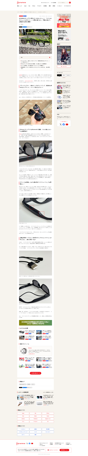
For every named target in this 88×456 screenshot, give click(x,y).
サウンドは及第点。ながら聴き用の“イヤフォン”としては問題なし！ (33, 65)
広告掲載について (69, 444)
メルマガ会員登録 (53, 2)
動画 (35, 434)
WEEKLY (64, 75)
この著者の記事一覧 (31, 353)
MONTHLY (68, 75)
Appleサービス (48, 418)
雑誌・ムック (19, 5)
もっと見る (48, 392)
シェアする (25, 387)
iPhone (33, 5)
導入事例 (47, 429)
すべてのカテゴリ (67, 5)
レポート (23, 434)
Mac (29, 5)
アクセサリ (39, 5)
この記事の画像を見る (35, 373)
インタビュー (59, 5)
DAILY (59, 75)
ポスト (21, 387)
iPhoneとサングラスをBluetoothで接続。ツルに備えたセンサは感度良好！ (34, 63)
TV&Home (35, 418)
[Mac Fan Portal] (21, 2)
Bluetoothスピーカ (23, 384)
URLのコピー (30, 387)
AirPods (23, 418)
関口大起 (22, 24)
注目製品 (45, 5)
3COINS (28, 384)
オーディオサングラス (29, 80)
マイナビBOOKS (42, 445)
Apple (25, 5)
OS (47, 421)
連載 (50, 5)
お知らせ (41, 444)
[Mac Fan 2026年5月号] (64, 55)
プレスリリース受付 (58, 444)
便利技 (54, 5)
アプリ (23, 421)
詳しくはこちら (64, 66)
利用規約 (51, 444)
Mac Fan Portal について (45, 2)
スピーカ (33, 384)
